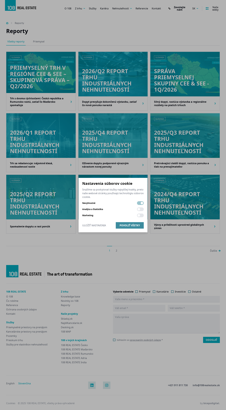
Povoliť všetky (130, 225)
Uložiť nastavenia (94, 225)
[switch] (140, 203)
